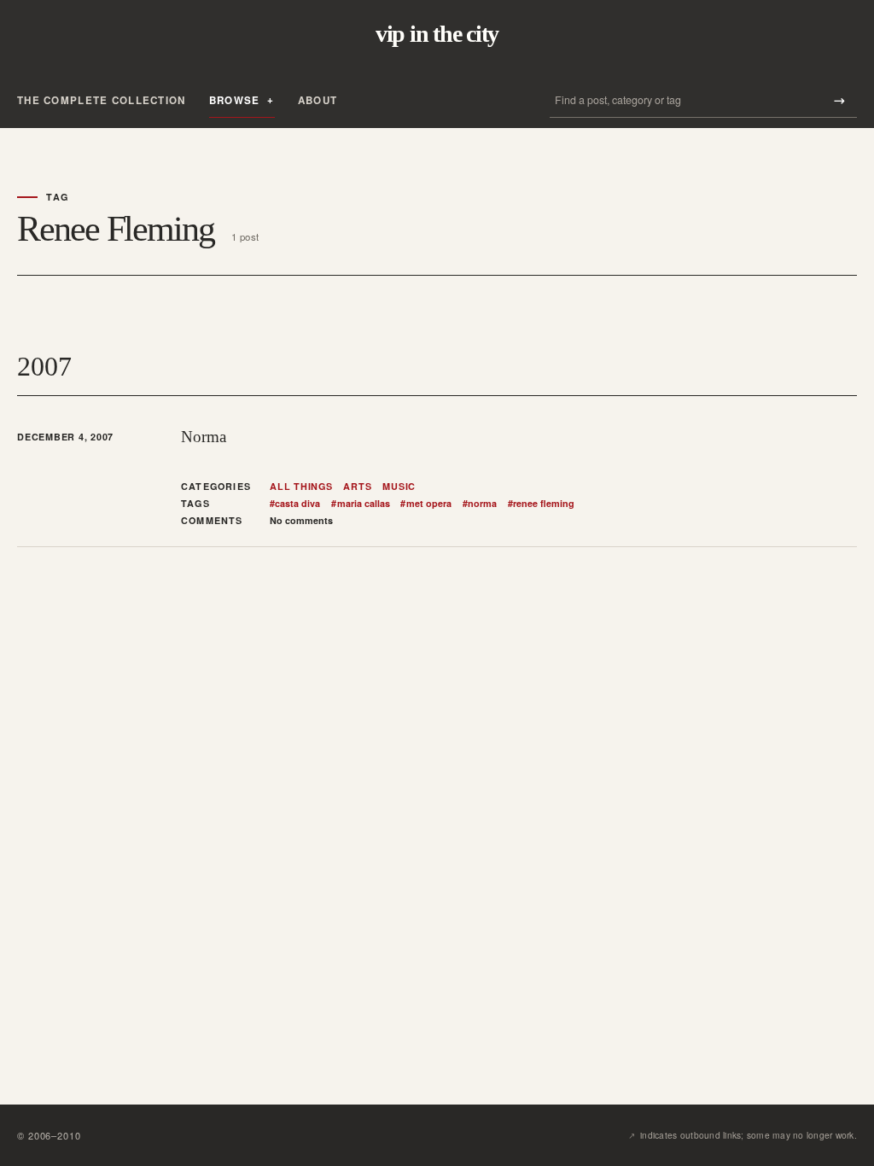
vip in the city (437, 34)
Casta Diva (295, 504)
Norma (203, 437)
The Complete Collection (101, 100)
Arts (357, 487)
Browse (234, 100)
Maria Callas (360, 504)
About (317, 100)
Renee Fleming (541, 504)
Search (839, 100)
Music (399, 487)
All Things (301, 487)
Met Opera (425, 504)
